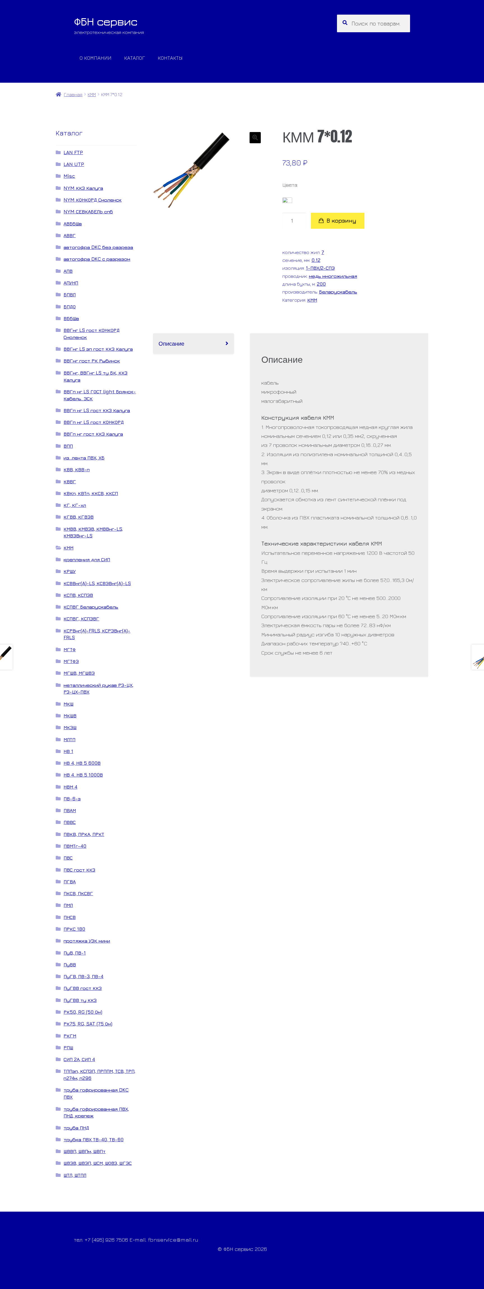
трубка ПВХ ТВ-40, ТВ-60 (94, 1139)
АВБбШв (73, 224)
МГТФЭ (71, 661)
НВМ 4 (70, 787)
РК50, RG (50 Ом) (83, 1012)
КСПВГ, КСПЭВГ (81, 619)
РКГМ (70, 1036)
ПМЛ (68, 905)
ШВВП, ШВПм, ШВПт (85, 1151)
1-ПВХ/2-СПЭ (320, 268)
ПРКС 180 (74, 929)
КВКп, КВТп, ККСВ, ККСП (91, 493)
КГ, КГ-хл (75, 505)
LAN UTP (74, 164)
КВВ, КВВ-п (77, 469)
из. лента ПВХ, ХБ (84, 458)
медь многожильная (333, 276)
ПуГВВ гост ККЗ (83, 988)
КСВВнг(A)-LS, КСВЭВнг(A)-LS (97, 583)
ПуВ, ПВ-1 (75, 953)
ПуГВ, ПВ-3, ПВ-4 (83, 976)
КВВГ (70, 481)
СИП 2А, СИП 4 (79, 1059)
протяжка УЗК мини (87, 941)
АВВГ (70, 235)
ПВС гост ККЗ (79, 870)
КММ (92, 94)
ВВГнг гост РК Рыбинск (92, 361)
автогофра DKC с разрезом (97, 259)
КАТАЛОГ (134, 57)
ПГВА (70, 881)
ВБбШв (71, 318)
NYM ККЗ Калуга (83, 188)
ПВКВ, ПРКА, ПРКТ (84, 834)
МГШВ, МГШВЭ (79, 673)
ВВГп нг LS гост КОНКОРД (94, 422)
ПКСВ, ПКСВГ (78, 893)
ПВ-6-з (72, 798)
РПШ (68, 1047)
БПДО (70, 306)
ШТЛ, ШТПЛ (75, 1175)
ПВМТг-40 (75, 846)
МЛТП (69, 739)
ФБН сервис (105, 21)
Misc (69, 176)
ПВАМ (70, 810)
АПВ (68, 271)
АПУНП (71, 283)
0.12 (315, 260)
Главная (73, 94)
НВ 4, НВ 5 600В (82, 763)
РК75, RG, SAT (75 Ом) (88, 1024)
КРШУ (70, 571)
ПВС (68, 858)
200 (321, 284)
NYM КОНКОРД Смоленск (93, 200)
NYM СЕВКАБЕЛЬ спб (88, 211)
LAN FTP (73, 152)
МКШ (68, 704)
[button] (255, 137)
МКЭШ (70, 727)
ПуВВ (70, 964)
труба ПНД (76, 1128)
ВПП (68, 446)
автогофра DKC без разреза (98, 247)
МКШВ (70, 716)
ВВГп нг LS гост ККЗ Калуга (97, 410)
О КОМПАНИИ (95, 57)
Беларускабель (338, 292)
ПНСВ (70, 917)
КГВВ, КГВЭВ (79, 517)
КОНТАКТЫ (170, 57)
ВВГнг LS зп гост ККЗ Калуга (98, 349)
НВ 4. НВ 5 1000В (83, 775)
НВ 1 (68, 751)
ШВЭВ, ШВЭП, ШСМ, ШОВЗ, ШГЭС (98, 1163)
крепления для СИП (87, 559)
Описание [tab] (171, 343)
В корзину (341, 220)
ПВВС (70, 822)
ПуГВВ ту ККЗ (80, 1000)
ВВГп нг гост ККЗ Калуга (93, 434)
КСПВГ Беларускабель (91, 607)
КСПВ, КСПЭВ (78, 595)
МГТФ (70, 649)
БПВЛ (70, 294)
